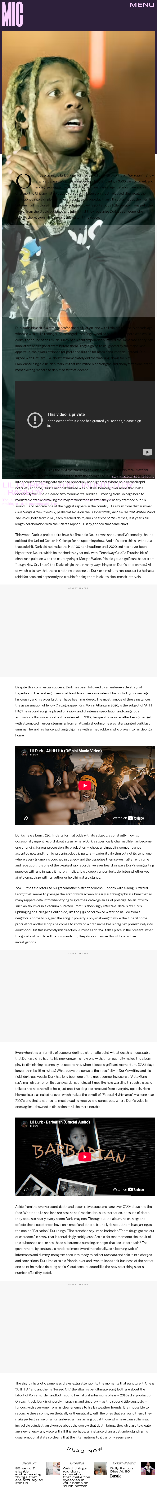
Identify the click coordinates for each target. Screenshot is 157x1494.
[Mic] (12, 14)
